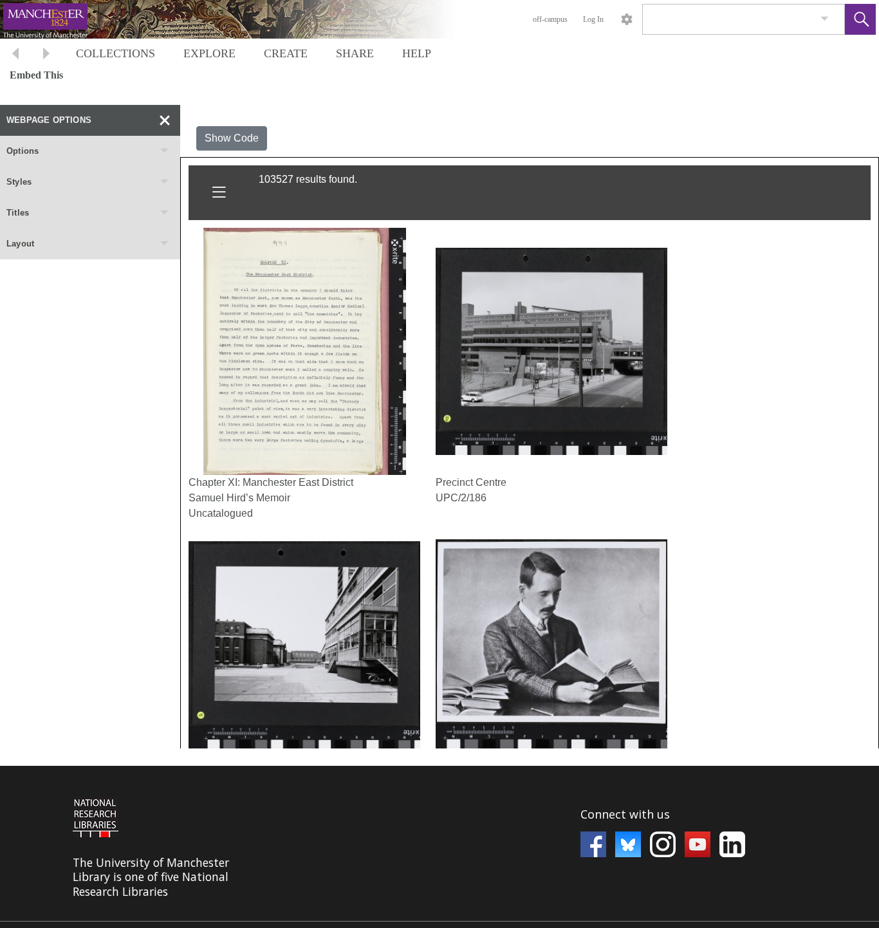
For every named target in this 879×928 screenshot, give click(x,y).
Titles (17, 213)
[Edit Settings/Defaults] (626, 19)
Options (22, 151)
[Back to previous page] (15, 55)
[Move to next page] (46, 55)
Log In (593, 19)
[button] (860, 19)
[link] (824, 19)
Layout (20, 243)
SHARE (355, 53)
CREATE (286, 53)
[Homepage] (242, 19)
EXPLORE (209, 53)
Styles (19, 182)
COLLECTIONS (115, 53)
